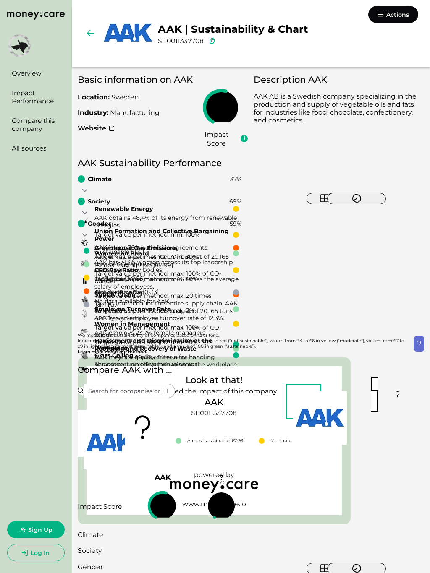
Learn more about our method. (112, 351)
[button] (85, 191)
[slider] (221, 107)
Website (93, 128)
